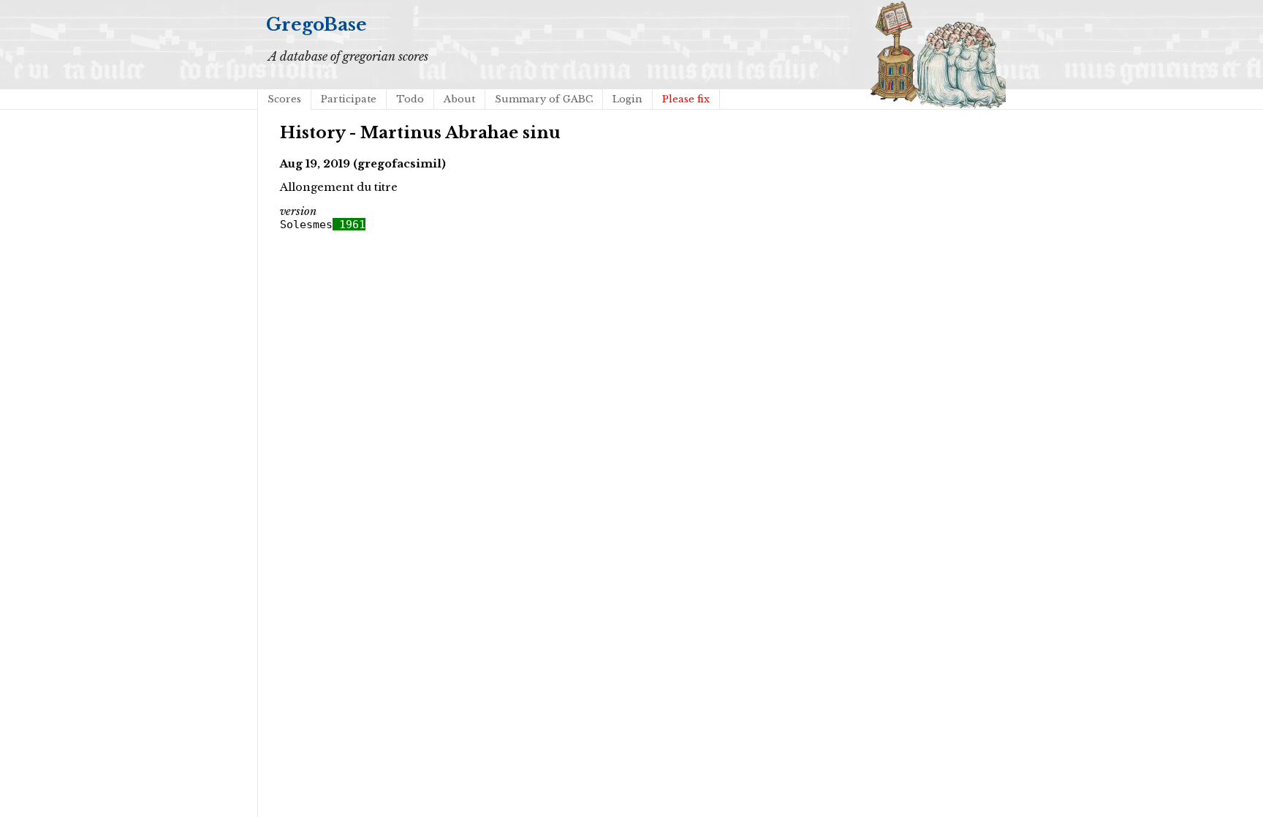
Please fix (686, 99)
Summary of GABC (544, 99)
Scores (284, 99)
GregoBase (316, 24)
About (459, 99)
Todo (410, 99)
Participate (348, 99)
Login (627, 99)
